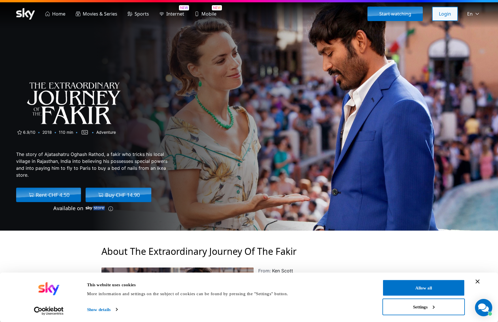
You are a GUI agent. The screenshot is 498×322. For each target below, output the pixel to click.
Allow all (423, 288)
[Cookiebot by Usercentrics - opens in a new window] (49, 310)
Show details (99, 309)
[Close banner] (478, 282)
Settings (420, 306)
